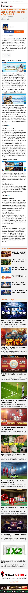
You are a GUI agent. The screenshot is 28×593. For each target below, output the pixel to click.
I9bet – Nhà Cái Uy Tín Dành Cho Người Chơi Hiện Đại (19, 268)
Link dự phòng (19, 31)
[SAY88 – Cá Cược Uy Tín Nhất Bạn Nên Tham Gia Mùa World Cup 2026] (6, 254)
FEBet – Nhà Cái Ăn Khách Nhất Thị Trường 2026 (19, 260)
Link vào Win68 (9, 31)
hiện (8, 55)
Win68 (3, 74)
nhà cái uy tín (20, 39)
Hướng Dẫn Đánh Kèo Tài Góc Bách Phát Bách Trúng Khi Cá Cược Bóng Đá (13, 401)
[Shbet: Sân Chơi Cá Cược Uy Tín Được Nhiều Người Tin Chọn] (6, 285)
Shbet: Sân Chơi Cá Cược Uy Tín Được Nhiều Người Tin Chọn (19, 283)
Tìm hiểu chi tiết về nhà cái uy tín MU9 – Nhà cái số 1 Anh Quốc (19, 276)
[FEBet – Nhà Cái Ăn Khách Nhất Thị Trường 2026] (6, 262)
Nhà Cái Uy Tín (7, 18)
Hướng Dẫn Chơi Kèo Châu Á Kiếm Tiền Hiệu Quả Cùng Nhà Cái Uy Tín (13, 481)
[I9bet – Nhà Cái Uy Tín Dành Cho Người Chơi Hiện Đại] (6, 270)
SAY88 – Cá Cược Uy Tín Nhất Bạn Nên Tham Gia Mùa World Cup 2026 (18, 253)
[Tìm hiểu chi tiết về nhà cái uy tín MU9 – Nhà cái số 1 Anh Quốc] (6, 277)
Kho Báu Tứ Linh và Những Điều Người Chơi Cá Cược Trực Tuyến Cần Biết (13, 348)
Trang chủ (2, 18)
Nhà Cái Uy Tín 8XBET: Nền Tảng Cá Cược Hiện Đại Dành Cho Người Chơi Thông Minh (19, 291)
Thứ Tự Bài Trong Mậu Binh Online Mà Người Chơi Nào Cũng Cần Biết (13, 428)
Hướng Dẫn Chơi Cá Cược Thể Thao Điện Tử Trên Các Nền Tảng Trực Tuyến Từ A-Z (13, 321)
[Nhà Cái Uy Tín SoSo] (14, 574)
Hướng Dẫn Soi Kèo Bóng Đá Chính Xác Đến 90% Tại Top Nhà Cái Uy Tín (13, 455)
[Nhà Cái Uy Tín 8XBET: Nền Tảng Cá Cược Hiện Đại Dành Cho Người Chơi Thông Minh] (6, 292)
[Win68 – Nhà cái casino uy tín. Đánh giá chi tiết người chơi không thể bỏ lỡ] (5, 26)
